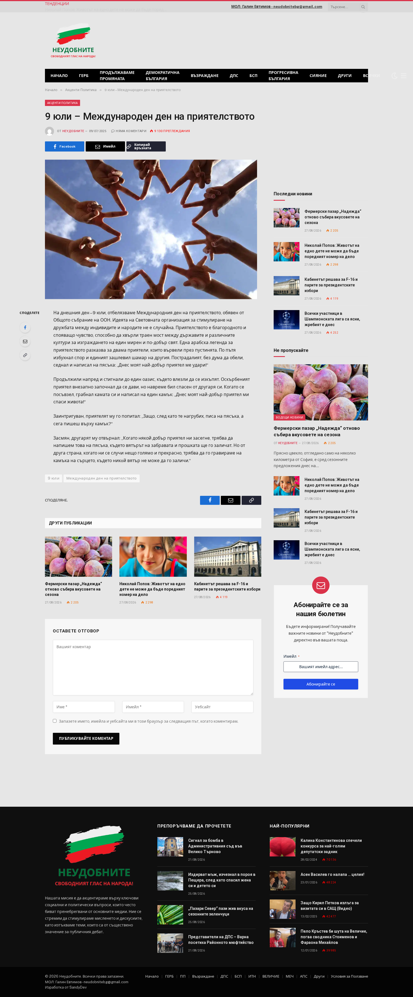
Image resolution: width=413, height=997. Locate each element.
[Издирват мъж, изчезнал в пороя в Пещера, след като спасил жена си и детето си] (170, 880)
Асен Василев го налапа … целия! (332, 874)
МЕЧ (290, 976)
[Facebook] (25, 327)
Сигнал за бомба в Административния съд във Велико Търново (215, 846)
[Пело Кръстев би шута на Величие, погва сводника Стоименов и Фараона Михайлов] (283, 937)
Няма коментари (131, 131)
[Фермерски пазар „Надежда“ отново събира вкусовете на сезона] (78, 557)
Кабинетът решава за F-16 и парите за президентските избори (137, 6)
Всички (371, 75)
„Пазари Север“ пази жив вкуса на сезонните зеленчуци (220, 911)
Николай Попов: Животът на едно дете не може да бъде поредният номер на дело (152, 589)
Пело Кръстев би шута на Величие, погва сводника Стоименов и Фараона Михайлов (334, 937)
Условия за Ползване (349, 976)
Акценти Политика (62, 103)
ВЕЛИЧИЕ (270, 976)
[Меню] (404, 75)
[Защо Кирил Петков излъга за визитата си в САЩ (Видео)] (283, 909)
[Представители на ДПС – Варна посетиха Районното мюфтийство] (170, 943)
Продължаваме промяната (117, 75)
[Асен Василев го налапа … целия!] (283, 880)
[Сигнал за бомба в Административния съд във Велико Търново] (170, 846)
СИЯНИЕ (318, 75)
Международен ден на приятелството (101, 478)
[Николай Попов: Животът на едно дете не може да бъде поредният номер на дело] (153, 557)
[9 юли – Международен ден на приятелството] (153, 229)
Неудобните (73, 131)
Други (345, 75)
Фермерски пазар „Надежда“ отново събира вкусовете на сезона (73, 589)
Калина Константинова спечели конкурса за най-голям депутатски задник (331, 846)
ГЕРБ (83, 75)
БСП (253, 75)
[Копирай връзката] (25, 355)
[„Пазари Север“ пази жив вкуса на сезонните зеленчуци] (170, 914)
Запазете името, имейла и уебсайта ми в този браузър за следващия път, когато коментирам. (148, 721)
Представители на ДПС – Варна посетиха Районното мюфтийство (221, 940)
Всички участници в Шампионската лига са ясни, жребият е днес (332, 319)
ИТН (252, 976)
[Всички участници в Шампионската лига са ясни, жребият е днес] (286, 319)
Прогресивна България (283, 75)
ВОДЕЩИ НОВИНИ (289, 417)
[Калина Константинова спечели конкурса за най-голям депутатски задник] (283, 846)
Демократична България (163, 75)
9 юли (53, 478)
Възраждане (205, 75)
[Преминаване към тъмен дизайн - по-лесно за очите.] (394, 75)
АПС (303, 976)
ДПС (234, 75)
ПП (183, 976)
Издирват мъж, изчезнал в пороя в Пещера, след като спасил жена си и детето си (221, 880)
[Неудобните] (73, 41)
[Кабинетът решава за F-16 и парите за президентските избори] (227, 557)
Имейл (291, 656)
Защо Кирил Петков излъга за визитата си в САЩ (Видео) (330, 906)
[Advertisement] (296, 40)
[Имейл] (25, 341)
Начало (59, 75)
